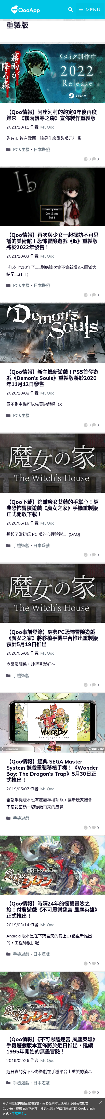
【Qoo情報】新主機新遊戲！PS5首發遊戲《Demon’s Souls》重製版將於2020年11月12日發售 (52, 378)
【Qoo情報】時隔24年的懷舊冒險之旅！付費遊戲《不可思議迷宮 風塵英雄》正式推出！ (51, 909)
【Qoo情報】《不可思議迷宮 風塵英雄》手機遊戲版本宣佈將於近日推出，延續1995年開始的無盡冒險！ (52, 1045)
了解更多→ (19, 1114)
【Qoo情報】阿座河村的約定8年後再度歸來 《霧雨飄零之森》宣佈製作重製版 (51, 115)
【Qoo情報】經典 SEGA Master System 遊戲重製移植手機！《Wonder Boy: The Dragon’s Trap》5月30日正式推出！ (52, 770)
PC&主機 (21, 149)
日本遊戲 (42, 149)
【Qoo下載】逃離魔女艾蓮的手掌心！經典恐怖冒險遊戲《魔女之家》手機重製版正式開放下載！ (52, 508)
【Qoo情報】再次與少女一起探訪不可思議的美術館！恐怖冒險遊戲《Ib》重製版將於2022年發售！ (52, 241)
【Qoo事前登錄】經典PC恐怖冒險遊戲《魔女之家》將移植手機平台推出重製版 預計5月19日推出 (54, 638)
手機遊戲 (21, 545)
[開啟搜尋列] (70, 9)
